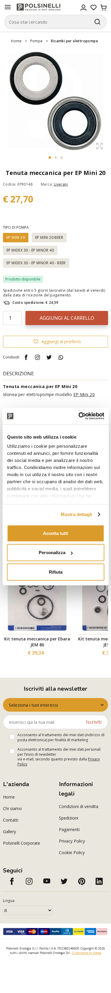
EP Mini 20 (84, 394)
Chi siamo (12, 808)
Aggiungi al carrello (67, 318)
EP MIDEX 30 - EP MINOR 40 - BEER (36, 262)
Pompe (36, 40)
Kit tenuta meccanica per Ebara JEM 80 (37, 642)
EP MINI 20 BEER (49, 237)
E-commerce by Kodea (86, 953)
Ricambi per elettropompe (74, 40)
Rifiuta (55, 571)
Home (16, 40)
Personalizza (52, 552)
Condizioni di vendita (78, 806)
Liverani (61, 184)
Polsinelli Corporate (21, 843)
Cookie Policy (72, 852)
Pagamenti (69, 829)
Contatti (10, 820)
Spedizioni (68, 818)
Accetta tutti (55, 533)
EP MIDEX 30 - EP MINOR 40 (30, 250)
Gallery (9, 831)
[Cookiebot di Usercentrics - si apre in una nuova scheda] (79, 416)
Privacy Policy (72, 841)
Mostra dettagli (76, 514)
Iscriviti (94, 722)
